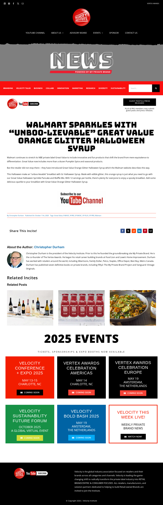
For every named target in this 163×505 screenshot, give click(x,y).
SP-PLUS (85, 215)
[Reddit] (134, 231)
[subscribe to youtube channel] (81, 191)
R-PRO (72, 215)
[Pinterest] (145, 231)
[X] (128, 231)
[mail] (23, 4)
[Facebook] (122, 231)
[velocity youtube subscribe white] (31, 468)
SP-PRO (91, 215)
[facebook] (13, 4)
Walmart (98, 215)
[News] (81, 52)
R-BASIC (66, 215)
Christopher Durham (16, 215)
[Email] (150, 231)
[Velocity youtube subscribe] (23, 99)
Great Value (58, 215)
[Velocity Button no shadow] (81, 9)
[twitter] (18, 4)
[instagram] (9, 4)
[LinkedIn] (139, 231)
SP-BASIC (78, 215)
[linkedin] (5, 4)
